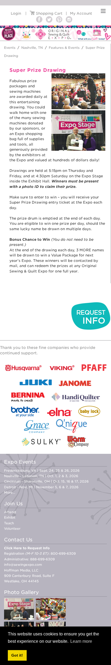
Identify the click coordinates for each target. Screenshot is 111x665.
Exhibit (9, 517)
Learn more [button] (81, 641)
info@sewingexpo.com (23, 565)
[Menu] (103, 11)
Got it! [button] (17, 655)
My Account (81, 13)
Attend (10, 512)
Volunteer (12, 528)
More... (9, 492)
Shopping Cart (49, 13)
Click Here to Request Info (27, 548)
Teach (9, 523)
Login (16, 13)
